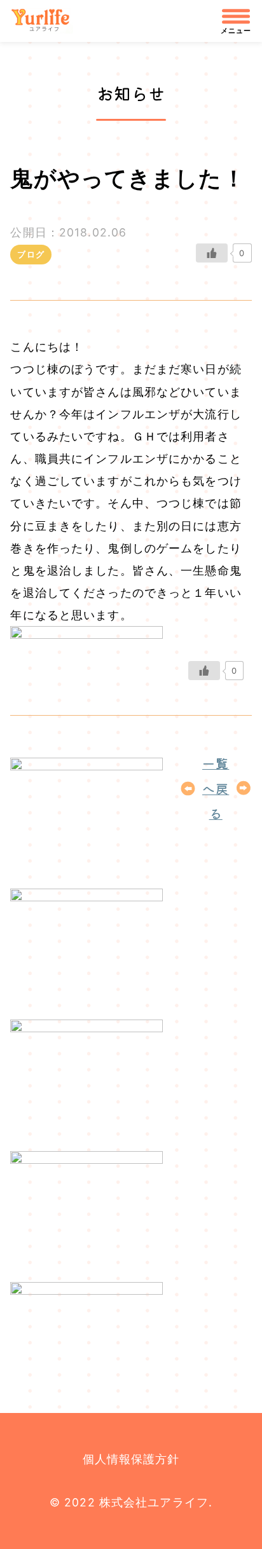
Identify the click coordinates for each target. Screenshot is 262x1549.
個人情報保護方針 (131, 1459)
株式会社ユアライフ (46, 21)
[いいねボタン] (212, 253)
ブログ (30, 254)
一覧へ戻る (215, 788)
